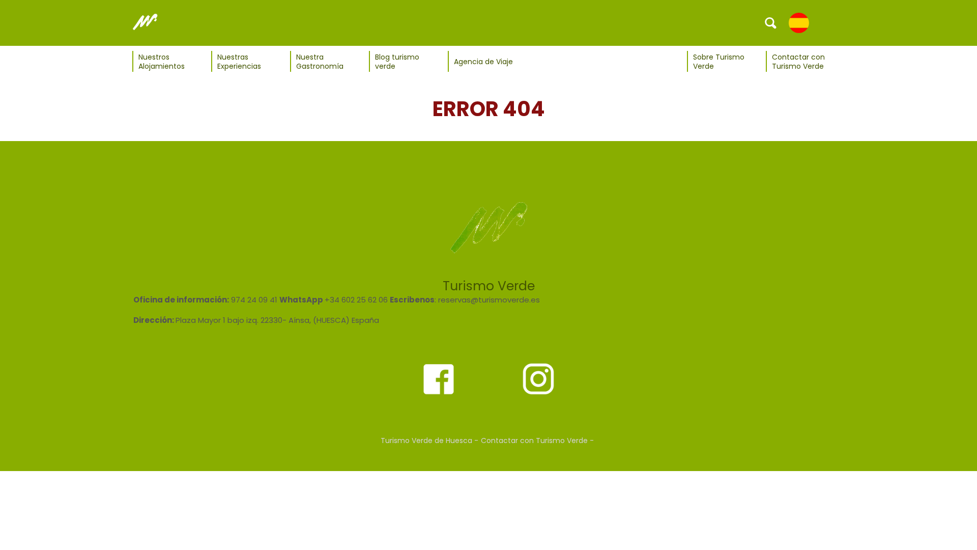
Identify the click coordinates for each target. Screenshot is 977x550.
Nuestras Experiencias (239, 61)
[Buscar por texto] (771, 22)
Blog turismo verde (397, 61)
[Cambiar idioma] (799, 22)
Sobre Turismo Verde (718, 61)
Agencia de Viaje (483, 61)
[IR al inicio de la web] (145, 22)
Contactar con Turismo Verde (798, 61)
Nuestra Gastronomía (319, 61)
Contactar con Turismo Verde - (537, 440)
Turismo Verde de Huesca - (429, 440)
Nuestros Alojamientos (161, 61)
